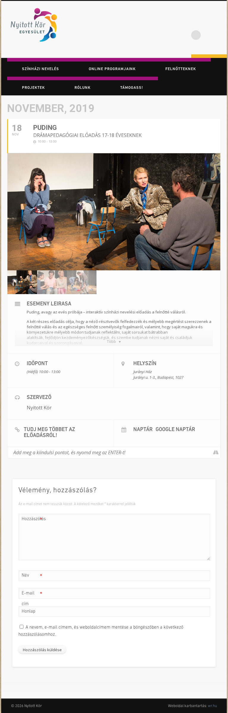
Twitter (208, 23)
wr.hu (212, 706)
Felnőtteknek (180, 69)
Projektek (33, 88)
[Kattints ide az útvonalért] (215, 452)
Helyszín (144, 364)
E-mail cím (32, 598)
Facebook (196, 23)
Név (32, 577)
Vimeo (220, 23)
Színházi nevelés (40, 69)
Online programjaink (112, 69)
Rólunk (83, 88)
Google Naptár (175, 430)
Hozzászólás (32, 520)
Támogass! (131, 88)
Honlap (28, 611)
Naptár (143, 430)
